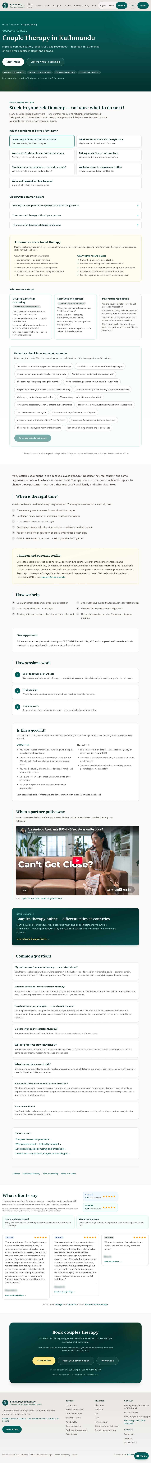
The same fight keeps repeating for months (38, 381)
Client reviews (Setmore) (107, 1426)
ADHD (47, 5)
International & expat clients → (33, 939)
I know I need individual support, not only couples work (105, 404)
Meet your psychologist (76, 1360)
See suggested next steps (33, 438)
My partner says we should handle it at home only (41, 374)
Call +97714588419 (91, 1369)
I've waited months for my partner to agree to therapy (44, 366)
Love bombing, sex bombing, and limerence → (41, 1148)
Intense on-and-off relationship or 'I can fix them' (41, 420)
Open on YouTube (30, 898)
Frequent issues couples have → (33, 1139)
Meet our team (68, 1173)
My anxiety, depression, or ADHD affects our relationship (44, 404)
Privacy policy (101, 1422)
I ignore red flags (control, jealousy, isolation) (93, 420)
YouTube (128, 1438)
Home (5, 24)
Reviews (78, 5)
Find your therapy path (77, 1430)
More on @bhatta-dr (51, 898)
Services (15, 24)
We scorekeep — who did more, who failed (80, 397)
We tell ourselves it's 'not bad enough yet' (93, 374)
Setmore (71, 1304)
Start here (30, 5)
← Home (16, 1173)
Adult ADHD (71, 1422)
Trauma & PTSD (73, 1417)
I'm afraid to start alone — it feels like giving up (100, 366)
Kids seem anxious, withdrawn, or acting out (74, 412)
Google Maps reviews (105, 1430)
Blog (87, 5)
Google (59, 1304)
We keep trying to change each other (35, 397)
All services (71, 1405)
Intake (143, 5)
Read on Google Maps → (15, 1295)
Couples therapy (74, 1413)
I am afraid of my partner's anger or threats (88, 427)
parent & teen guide (53, 577)
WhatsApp (74, 1369)
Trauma (67, 5)
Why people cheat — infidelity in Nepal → (38, 1144)
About (39, 5)
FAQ (94, 5)
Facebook (129, 1434)
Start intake (13, 61)
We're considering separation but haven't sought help (92, 381)
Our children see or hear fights (31, 412)
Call (132, 5)
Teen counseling (50, 1173)
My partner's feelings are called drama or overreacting (43, 389)
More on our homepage (96, 1304)
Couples (57, 5)
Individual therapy (31, 1173)
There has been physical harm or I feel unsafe (39, 427)
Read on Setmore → (113, 1261)
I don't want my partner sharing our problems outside (102, 389)
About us (99, 1405)
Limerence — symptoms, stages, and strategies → (43, 1153)
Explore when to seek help (45, 61)
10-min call (107, 1360)
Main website (130, 1442)
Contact (99, 1409)
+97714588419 (131, 1412)
